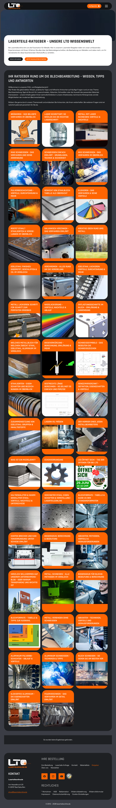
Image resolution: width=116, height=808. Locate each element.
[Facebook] (44, 776)
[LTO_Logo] (15, 6)
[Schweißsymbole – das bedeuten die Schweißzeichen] (92, 358)
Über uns (44, 768)
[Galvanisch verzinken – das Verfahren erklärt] (58, 243)
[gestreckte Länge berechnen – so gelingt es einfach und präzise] (58, 398)
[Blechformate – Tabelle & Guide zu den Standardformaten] (92, 511)
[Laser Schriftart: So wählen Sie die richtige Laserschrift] (58, 128)
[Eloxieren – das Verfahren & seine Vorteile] (92, 205)
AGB (55, 792)
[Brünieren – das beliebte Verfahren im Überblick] (24, 128)
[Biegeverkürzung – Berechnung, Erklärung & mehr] (58, 358)
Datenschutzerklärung (61, 794)
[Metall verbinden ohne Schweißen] (58, 632)
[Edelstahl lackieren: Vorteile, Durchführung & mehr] (92, 281)
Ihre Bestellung (47, 765)
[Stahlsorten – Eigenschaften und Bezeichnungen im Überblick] (24, 398)
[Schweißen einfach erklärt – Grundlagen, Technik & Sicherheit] (58, 167)
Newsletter (55, 768)
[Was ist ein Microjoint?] (24, 473)
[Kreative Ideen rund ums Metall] (92, 243)
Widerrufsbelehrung (79, 792)
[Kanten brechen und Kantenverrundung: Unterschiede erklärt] (24, 550)
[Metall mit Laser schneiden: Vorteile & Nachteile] (92, 128)
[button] (106, 6)
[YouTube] (62, 776)
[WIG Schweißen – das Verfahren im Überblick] (92, 167)
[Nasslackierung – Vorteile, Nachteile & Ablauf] (58, 319)
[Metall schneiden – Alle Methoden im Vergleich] (58, 591)
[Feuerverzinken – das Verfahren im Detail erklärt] (58, 708)
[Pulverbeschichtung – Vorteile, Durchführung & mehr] (24, 205)
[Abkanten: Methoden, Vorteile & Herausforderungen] (92, 550)
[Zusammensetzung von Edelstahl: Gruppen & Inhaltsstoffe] (24, 436)
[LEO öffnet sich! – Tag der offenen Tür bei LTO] (92, 473)
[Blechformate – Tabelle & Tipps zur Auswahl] (24, 632)
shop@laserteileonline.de (17, 792)
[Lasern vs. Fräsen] (58, 436)
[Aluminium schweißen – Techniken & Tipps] (58, 670)
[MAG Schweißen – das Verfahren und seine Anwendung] (24, 167)
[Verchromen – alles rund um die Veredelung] (58, 281)
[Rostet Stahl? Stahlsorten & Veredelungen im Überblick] (24, 243)
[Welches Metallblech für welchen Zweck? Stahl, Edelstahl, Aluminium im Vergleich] (24, 358)
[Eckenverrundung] (58, 473)
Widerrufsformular (96, 792)
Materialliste (84, 765)
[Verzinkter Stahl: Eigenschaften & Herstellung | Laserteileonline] (58, 511)
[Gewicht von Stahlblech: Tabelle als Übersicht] (58, 205)
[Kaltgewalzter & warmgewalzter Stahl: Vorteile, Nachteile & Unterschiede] (24, 511)
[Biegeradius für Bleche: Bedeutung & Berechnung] (92, 591)
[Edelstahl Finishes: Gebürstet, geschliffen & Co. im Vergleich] (24, 281)
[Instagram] (53, 776)
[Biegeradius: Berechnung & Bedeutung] (58, 550)
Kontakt (75, 765)
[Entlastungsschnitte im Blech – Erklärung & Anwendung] (92, 319)
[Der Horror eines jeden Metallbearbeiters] (92, 436)
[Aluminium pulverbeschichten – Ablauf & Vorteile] (24, 670)
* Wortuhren (46, 792)
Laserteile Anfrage (62, 765)
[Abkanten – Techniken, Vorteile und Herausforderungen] (92, 632)
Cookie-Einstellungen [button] (80, 794)
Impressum (45, 794)
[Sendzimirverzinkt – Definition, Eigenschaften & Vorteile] (92, 398)
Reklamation (64, 792)
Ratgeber (95, 765)
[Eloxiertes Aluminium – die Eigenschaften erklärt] (24, 708)
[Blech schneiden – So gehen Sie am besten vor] (92, 670)
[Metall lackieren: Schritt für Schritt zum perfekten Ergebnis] (24, 319)
